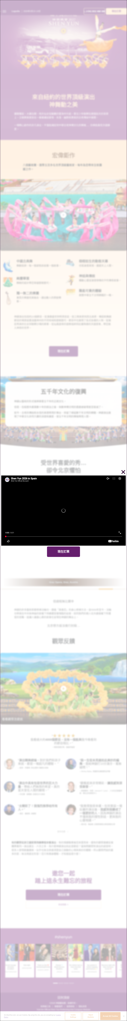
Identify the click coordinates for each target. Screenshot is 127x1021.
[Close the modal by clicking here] (123, 472)
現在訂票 (63, 551)
